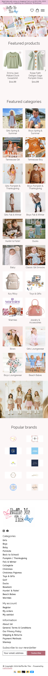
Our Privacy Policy (12, 631)
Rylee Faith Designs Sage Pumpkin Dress (35, 75)
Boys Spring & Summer (35, 131)
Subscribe (36, 653)
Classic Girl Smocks (35, 267)
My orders (8, 611)
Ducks (35, 241)
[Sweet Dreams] (13, 475)
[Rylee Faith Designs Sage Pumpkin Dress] (35, 60)
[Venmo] (32, 672)
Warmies (12, 320)
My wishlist (8, 614)
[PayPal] (19, 672)
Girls (5, 540)
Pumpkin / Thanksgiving (15, 558)
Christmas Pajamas (12, 572)
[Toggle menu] (42, 10)
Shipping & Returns (12, 635)
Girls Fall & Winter (12, 214)
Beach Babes (35, 375)
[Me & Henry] (35, 463)
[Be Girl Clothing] (35, 439)
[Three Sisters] (13, 487)
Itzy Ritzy (12, 293)
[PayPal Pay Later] (27, 672)
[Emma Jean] (13, 451)
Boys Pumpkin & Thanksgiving (35, 187)
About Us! (8, 624)
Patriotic (7, 551)
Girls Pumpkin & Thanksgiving (12, 187)
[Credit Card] (15, 672)
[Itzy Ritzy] (13, 463)
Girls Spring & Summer (12, 131)
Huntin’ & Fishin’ (12, 241)
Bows (12, 349)
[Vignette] (35, 487)
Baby (12, 267)
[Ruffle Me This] (11, 10)
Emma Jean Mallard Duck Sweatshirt (12, 75)
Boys (5, 544)
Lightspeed (7, 668)
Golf (5, 580)
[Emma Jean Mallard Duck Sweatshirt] (13, 60)
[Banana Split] (13, 439)
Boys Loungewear (13, 375)
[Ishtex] (35, 451)
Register (7, 607)
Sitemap (7, 642)
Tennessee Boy (35, 159)
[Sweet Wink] (35, 475)
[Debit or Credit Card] (23, 672)
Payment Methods (12, 638)
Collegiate (8, 565)
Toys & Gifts (35, 293)
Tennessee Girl (13, 159)
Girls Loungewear (35, 349)
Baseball (7, 587)
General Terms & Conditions (17, 628)
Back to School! (11, 554)
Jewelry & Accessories (35, 321)
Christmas (8, 569)
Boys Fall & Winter (35, 214)
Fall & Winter (9, 562)
